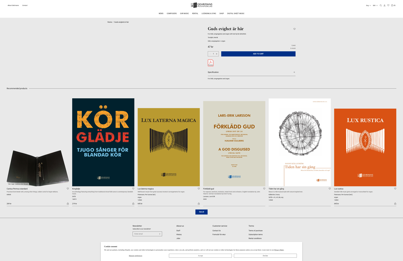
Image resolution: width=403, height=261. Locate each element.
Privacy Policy (279, 250)
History (179, 234)
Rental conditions (255, 238)
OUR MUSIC (184, 13)
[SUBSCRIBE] (160, 234)
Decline (265, 256)
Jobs (178, 238)
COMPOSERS (172, 13)
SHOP (221, 13)
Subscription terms (256, 234)
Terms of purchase (255, 231)
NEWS (161, 13)
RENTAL (195, 13)
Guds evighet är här (121, 22)
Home (109, 22)
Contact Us (217, 231)
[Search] (381, 5)
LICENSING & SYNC (209, 13)
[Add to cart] (68, 203)
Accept (200, 256)
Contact (24, 5)
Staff (178, 231)
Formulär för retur (219, 234)
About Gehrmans (13, 5)
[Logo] (201, 5)
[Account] (384, 5)
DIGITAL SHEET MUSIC (235, 13)
